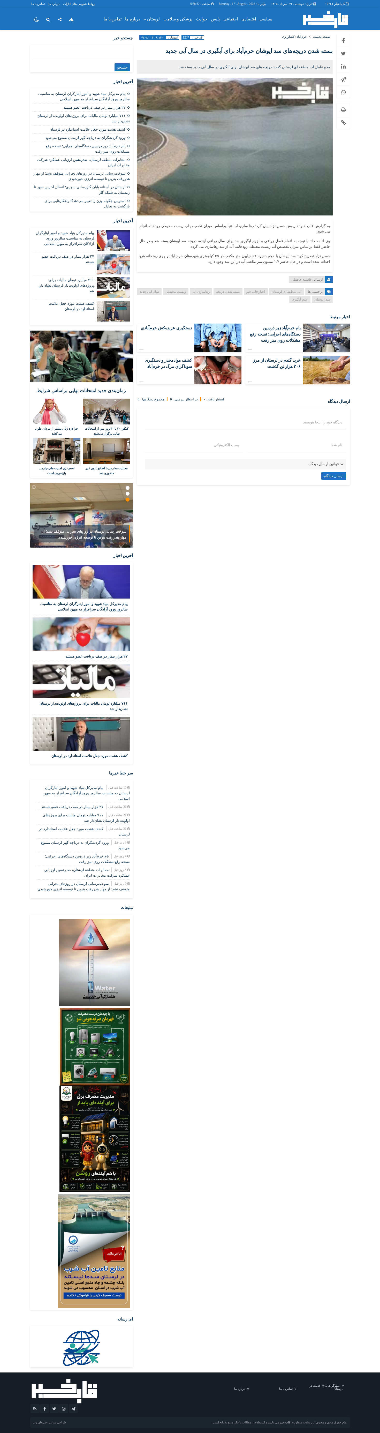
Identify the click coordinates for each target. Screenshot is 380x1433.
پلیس (215, 19)
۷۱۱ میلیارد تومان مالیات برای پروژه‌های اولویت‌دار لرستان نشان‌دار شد (66, 285)
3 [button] (128, 500)
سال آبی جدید (149, 292)
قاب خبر (285, 1422)
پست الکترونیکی (226, 445)
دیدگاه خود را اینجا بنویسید (322, 422)
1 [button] (128, 488)
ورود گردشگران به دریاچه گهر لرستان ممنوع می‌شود (85, 138)
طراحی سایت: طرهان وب (49, 1422)
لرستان (153, 19)
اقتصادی (248, 19)
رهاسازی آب (201, 292)
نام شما (336, 445)
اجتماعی (230, 19)
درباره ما (53, 4)
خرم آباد (302, 36)
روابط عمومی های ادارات (79, 4)
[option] (81, 515)
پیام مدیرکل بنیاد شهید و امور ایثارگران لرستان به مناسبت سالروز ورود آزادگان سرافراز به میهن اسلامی (65, 238)
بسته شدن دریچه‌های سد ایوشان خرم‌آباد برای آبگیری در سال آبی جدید (249, 51)
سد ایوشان (322, 299)
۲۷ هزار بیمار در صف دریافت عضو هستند (95, 107)
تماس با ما (38, 4)
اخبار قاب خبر (255, 292)
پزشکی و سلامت (177, 19)
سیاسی (266, 19)
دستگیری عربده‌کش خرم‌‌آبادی (166, 328)
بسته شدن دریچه (228, 292)
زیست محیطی (175, 292)
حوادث (201, 19)
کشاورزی (288, 36)
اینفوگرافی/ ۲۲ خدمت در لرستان (326, 1387)
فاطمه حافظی (301, 279)
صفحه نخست (321, 36)
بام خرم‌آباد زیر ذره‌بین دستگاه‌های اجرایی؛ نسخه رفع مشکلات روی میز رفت (275, 334)
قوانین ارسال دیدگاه (324, 464)
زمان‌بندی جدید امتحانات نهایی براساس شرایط (81, 390)
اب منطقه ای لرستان (286, 292)
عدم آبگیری (300, 299)
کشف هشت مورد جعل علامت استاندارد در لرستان (87, 129)
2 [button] (128, 494)
